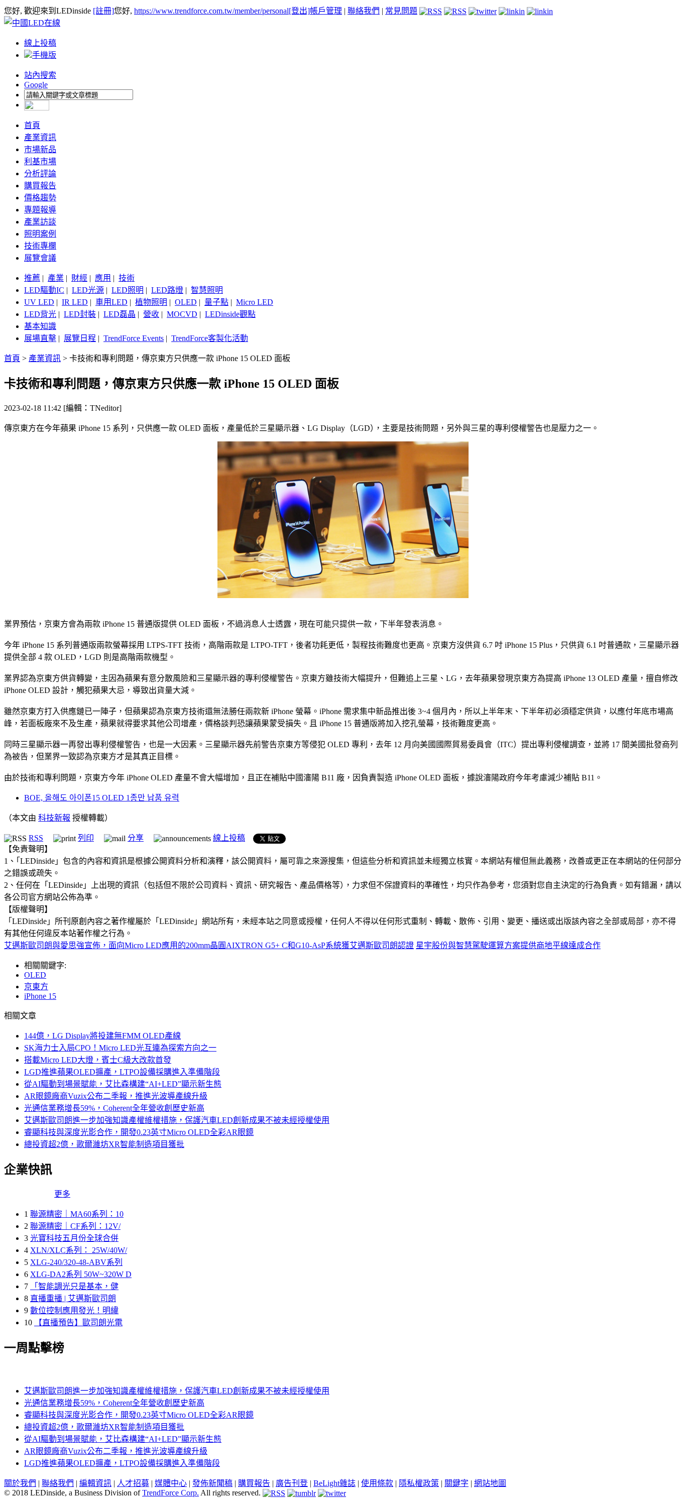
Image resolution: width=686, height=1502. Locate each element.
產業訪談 (40, 221)
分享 (136, 838)
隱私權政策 (419, 1483)
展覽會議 (40, 258)
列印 (86, 838)
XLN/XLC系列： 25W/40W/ (78, 1250)
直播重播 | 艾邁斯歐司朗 (73, 1298)
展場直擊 (40, 338)
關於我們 (20, 1483)
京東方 (36, 986)
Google (36, 84)
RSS (36, 838)
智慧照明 (207, 290)
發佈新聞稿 (212, 1483)
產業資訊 (40, 137)
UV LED (39, 302)
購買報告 (40, 185)
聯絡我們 (364, 11)
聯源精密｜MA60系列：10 (77, 1214)
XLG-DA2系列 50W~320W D (81, 1274)
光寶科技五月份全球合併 (74, 1238)
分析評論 (40, 173)
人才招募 (133, 1483)
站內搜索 (40, 75)
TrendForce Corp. (170, 1492)
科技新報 (54, 818)
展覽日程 (80, 338)
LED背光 (40, 314)
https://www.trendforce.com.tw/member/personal (211, 11)
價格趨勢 (40, 197)
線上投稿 (40, 43)
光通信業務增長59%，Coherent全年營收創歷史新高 (114, 1108)
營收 (151, 314)
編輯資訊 (95, 1483)
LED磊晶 (119, 314)
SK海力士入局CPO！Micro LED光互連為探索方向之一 (120, 1048)
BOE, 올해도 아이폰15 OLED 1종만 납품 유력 (101, 797)
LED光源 (88, 290)
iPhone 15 (40, 996)
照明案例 (40, 233)
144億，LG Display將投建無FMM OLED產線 (102, 1035)
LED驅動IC (44, 290)
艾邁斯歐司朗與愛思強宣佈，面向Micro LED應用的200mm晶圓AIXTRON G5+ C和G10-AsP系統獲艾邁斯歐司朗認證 (209, 945)
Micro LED (254, 302)
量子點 (216, 302)
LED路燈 (167, 290)
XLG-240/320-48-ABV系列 (76, 1262)
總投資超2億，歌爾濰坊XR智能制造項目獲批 (104, 1144)
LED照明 (127, 290)
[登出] (299, 11)
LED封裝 (80, 314)
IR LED (75, 302)
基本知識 (40, 326)
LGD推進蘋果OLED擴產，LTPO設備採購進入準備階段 (122, 1072)
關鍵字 (456, 1483)
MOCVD (182, 314)
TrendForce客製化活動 (209, 338)
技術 (127, 278)
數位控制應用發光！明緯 (74, 1310)
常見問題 (401, 11)
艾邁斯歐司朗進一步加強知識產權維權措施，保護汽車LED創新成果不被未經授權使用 (176, 1120)
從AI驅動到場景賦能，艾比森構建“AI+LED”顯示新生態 (122, 1084)
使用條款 (377, 1483)
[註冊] (103, 11)
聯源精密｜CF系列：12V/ (75, 1226)
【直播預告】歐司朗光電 (78, 1322)
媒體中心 (171, 1483)
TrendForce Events (133, 338)
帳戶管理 (326, 11)
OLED (186, 302)
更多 (62, 1194)
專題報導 (40, 209)
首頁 (32, 125)
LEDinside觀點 (230, 314)
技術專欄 (40, 246)
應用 (103, 278)
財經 (79, 278)
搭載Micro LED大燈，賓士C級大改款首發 (97, 1060)
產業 (56, 278)
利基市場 (40, 161)
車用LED (111, 302)
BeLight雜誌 (334, 1483)
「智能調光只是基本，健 (74, 1286)
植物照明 (151, 302)
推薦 (32, 278)
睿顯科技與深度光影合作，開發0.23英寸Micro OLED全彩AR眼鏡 (139, 1132)
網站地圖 (490, 1483)
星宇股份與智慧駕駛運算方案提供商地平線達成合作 (508, 945)
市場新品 (40, 149)
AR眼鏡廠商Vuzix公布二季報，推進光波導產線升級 (115, 1096)
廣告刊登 (292, 1483)
